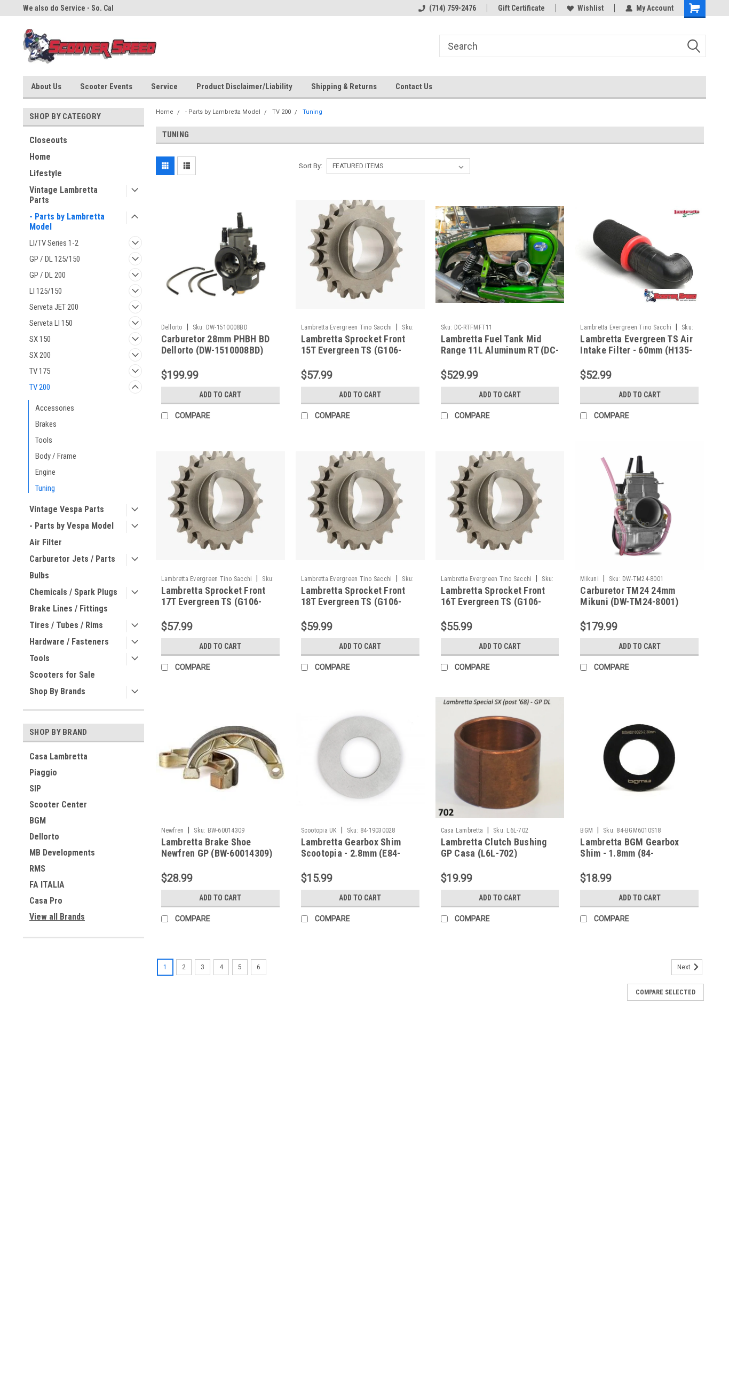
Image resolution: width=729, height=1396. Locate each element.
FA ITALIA (47, 885)
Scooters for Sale (62, 675)
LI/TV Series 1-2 (53, 243)
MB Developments (62, 853)
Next (684, 967)
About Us (46, 86)
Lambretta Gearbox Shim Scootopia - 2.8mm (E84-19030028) (351, 853)
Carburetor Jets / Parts (72, 559)
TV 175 (39, 371)
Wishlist (590, 8)
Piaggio (43, 772)
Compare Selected (665, 992)
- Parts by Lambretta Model (67, 221)
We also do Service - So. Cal (68, 8)
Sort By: (310, 166)
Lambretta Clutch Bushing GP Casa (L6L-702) (494, 847)
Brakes (46, 424)
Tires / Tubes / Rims (66, 625)
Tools (43, 440)
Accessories (54, 408)
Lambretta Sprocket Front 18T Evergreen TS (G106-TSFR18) (353, 601)
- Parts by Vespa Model (71, 526)
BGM (37, 820)
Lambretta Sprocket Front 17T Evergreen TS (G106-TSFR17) (213, 601)
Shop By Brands (57, 691)
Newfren (172, 830)
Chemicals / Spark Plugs (73, 592)
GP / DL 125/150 (54, 259)
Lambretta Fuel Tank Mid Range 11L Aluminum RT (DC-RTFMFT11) (500, 350)
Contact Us (413, 86)
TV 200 (39, 387)
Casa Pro (45, 901)
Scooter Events (106, 86)
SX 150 (40, 339)
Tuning (45, 488)
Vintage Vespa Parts (66, 509)
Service (164, 86)
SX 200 (40, 355)
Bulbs (39, 575)
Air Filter (45, 542)
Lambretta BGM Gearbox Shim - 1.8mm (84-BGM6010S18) (629, 853)
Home (40, 157)
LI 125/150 (45, 291)
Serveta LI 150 (51, 323)
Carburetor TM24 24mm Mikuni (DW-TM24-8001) (629, 596)
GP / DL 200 (47, 275)
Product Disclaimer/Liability (244, 86)
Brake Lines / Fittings (68, 608)
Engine (45, 472)
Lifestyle (45, 173)
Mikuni (589, 579)
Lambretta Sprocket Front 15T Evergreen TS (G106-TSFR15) (353, 350)
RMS (37, 869)
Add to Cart (220, 394)
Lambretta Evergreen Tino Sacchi (346, 327)
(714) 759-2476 (452, 8)
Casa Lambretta (58, 756)
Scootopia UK (319, 830)
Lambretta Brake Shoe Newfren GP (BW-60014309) (217, 847)
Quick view (220, 311)
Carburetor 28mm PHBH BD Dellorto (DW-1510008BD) (215, 344)
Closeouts (48, 140)
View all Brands (57, 917)
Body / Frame (55, 456)
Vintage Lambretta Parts (63, 195)
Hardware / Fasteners (69, 642)
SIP (35, 788)
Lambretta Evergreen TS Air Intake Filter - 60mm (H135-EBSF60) (636, 350)
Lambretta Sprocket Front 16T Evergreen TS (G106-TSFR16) (493, 601)
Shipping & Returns (344, 86)
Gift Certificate (521, 8)
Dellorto (44, 837)
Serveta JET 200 (53, 307)
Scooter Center (58, 804)
